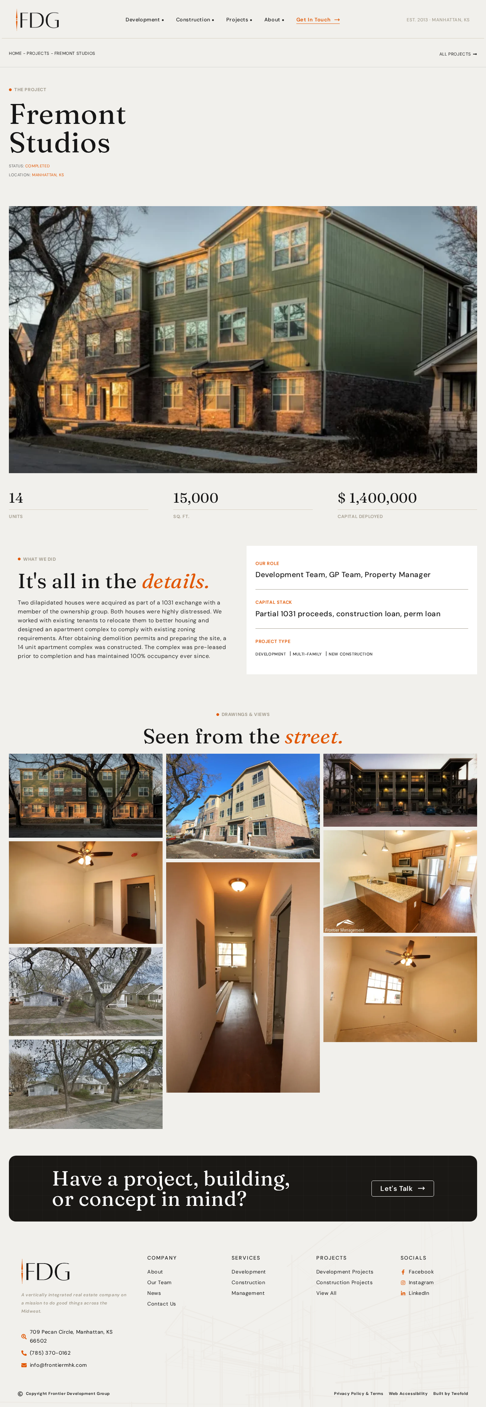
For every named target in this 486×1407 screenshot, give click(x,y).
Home (15, 53)
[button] (458, 54)
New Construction (351, 654)
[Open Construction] (213, 20)
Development (270, 654)
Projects (38, 53)
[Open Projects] (251, 20)
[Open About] (283, 20)
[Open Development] (163, 20)
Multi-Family (307, 654)
